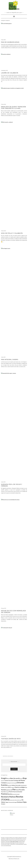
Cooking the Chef (10, 782)
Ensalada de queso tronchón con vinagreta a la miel (13, 107)
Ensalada (15, 782)
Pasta (17, 789)
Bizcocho (21, 778)
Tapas (6, 802)
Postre (11, 791)
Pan (14, 789)
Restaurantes (12, 800)
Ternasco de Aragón (13, 802)
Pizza (2, 791)
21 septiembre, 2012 (4, 70)
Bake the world (14, 778)
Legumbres (8, 789)
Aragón (4, 778)
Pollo (4, 791)
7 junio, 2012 (3, 357)
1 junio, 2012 (3, 481)
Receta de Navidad (15, 794)
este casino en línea (14, 841)
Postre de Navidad (17, 791)
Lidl (11, 789)
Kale (9, 858)
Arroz (8, 778)
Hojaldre (12, 787)
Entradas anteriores (8, 756)
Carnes (6, 780)
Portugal (7, 791)
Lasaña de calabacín (9, 73)
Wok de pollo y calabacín (12, 233)
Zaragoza (3, 804)
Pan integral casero (9, 359)
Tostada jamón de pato (11, 739)
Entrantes (20, 783)
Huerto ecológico (20, 787)
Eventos (4, 785)
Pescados (22, 789)
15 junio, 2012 (3, 230)
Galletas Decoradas (16, 785)
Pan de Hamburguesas (10, 42)
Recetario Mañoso (8, 797)
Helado (6, 787)
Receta (9, 794)
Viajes (25, 802)
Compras (4, 782)
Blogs (25, 778)
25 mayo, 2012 (3, 608)
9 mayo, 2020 (3, 39)
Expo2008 (9, 785)
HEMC (9, 787)
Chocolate (10, 780)
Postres (4, 794)
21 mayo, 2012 (3, 736)
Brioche (2, 780)
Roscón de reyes (18, 800)
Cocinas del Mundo (19, 780)
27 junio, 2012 (3, 104)
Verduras (20, 802)
